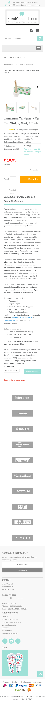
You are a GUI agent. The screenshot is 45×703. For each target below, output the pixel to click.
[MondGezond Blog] (15, 663)
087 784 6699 (10, 595)
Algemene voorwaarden (32, 682)
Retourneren (7, 631)
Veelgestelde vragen (10, 633)
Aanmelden (22, 570)
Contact (5, 617)
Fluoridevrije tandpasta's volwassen (18, 64)
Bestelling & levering (10, 619)
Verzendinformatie (9, 625)
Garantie (5, 628)
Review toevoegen (30, 130)
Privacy (6, 682)
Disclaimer (16, 682)
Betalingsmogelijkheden (11, 622)
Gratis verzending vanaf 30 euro (25, 2)
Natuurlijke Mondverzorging (15, 57)
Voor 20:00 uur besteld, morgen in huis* (24, 5)
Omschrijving (14, 190)
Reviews (12, 193)
